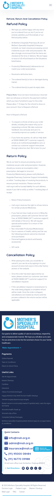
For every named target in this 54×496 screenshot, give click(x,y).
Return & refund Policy (10, 366)
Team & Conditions (9, 362)
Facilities (5, 384)
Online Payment (7, 358)
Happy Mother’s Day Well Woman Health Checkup (20, 396)
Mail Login (6, 492)
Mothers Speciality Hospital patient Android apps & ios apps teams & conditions (26, 422)
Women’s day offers (9, 413)
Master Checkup (8, 380)
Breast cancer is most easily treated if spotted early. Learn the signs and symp (26, 404)
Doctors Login (7, 488)
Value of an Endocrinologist (12, 392)
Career (22, 492)
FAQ (14, 492)
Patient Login (21, 488)
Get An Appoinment (9, 377)
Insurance (5, 388)
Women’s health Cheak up (11, 410)
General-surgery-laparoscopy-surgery (15, 399)
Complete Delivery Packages (12, 417)
